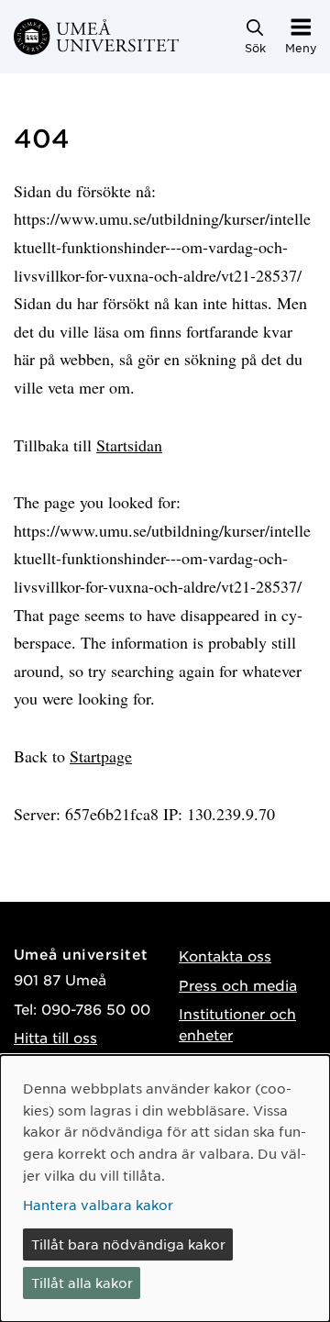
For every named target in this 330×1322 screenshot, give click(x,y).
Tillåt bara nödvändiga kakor (128, 1244)
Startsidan (129, 445)
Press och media (238, 985)
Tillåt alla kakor (82, 1282)
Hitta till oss (55, 1037)
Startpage (101, 756)
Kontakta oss (225, 955)
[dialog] (165, 1188)
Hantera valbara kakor (98, 1204)
